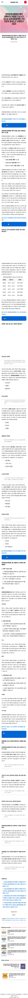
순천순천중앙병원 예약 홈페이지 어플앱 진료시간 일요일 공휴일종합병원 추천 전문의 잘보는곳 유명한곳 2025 (14, 891)
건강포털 (8, 994)
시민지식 (15, 995)
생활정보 (14, 914)
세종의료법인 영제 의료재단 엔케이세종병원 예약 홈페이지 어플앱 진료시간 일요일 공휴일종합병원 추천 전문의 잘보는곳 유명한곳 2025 (14, 898)
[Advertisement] (14, 58)
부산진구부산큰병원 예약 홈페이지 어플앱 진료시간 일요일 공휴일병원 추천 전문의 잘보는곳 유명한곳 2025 (16, 945)
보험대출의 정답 (16, 997)
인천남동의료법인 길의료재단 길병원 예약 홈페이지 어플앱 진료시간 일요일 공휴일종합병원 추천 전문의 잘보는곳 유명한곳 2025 (14, 905)
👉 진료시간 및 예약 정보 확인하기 (14, 318)
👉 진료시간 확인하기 (14, 224)
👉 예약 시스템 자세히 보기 (14, 125)
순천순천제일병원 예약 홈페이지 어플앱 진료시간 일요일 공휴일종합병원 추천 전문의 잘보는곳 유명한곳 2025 (14, 884)
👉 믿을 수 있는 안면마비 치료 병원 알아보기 (14, 734)
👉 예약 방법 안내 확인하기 (14, 557)
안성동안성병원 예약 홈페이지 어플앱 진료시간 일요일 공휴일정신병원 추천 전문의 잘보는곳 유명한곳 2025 (16, 931)
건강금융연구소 (3, 994)
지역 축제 (13, 994)
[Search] (25, 2)
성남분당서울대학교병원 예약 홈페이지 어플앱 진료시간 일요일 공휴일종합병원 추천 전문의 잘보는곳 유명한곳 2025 (17, 952)
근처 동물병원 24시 (19, 994)
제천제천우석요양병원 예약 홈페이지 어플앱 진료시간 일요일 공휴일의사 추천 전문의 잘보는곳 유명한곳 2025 (17, 938)
